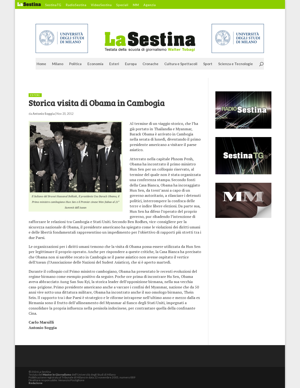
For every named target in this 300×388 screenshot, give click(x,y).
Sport (207, 64)
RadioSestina (76, 5)
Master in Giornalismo (57, 374)
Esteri (114, 64)
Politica (75, 64)
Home (41, 64)
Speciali (122, 5)
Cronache (150, 64)
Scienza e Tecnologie (235, 64)
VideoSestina (101, 5)
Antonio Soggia (44, 114)
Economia (95, 64)
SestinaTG (53, 5)
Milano (57, 64)
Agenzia (149, 5)
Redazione (35, 383)
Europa (131, 64)
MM (136, 5)
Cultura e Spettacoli (180, 64)
